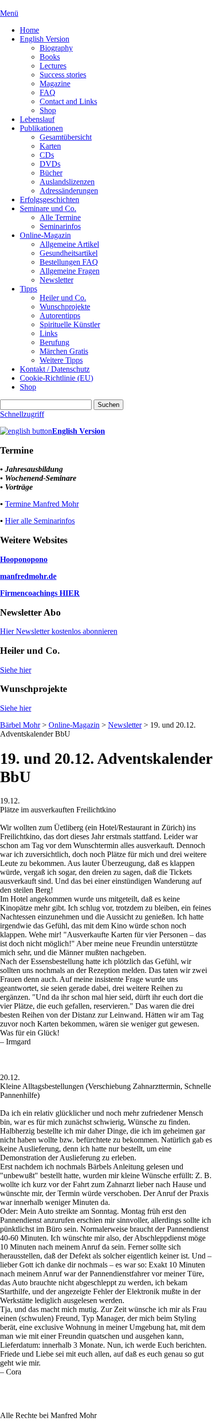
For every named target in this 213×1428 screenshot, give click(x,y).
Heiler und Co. (63, 297)
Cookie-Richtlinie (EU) (56, 378)
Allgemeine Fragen (70, 271)
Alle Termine (60, 217)
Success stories (63, 74)
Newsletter (56, 280)
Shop (48, 110)
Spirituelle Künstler (70, 324)
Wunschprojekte (65, 306)
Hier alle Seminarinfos (40, 520)
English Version (44, 39)
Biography (56, 48)
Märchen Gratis (64, 351)
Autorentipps (60, 315)
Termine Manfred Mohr (42, 504)
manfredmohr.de (28, 576)
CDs (47, 155)
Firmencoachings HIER (40, 593)
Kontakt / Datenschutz (55, 369)
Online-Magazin (45, 235)
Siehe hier (15, 670)
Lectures (53, 65)
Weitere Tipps (61, 360)
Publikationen (41, 128)
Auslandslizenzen (67, 181)
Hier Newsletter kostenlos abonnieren (58, 631)
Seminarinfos (60, 226)
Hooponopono (24, 559)
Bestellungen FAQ (69, 262)
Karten (50, 146)
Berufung (54, 342)
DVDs (50, 164)
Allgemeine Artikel (69, 244)
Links (48, 333)
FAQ (47, 92)
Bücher (51, 173)
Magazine (55, 83)
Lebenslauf (37, 119)
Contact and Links (68, 101)
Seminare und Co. (48, 208)
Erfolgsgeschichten (49, 199)
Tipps (28, 289)
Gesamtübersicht (66, 137)
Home (29, 30)
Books (50, 57)
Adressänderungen (69, 190)
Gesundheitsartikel (69, 253)
